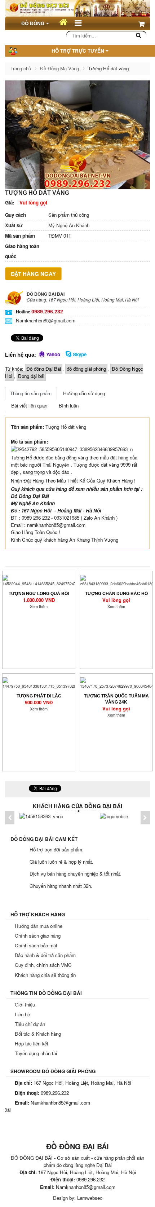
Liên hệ (22, 1014)
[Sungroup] (114, 815)
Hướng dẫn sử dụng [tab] (84, 393)
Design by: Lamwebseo (77, 1197)
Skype (79, 354)
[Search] (138, 35)
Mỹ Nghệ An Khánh (47, 225)
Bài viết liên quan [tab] (29, 405)
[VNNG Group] (41, 815)
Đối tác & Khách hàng (38, 1033)
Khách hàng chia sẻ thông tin (45, 975)
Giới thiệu (25, 1004)
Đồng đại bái (31, 376)
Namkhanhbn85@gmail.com (45, 320)
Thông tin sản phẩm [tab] (31, 393)
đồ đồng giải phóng (86, 368)
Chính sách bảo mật (36, 945)
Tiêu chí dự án (30, 1024)
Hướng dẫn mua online (38, 925)
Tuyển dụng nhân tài (36, 1053)
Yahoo (52, 354)
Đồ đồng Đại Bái (43, 368)
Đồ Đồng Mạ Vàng (59, 68)
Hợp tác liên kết (31, 1043)
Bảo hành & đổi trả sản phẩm (45, 955)
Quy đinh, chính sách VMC (43, 964)
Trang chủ (20, 68)
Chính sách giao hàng (38, 935)
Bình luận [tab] (69, 405)
